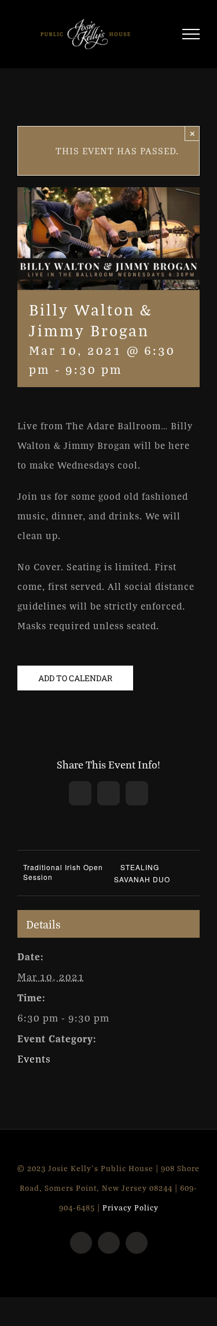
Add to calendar (75, 683)
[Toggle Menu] (191, 36)
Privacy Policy (130, 1213)
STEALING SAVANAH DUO (142, 878)
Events (34, 1064)
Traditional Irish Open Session (63, 877)
